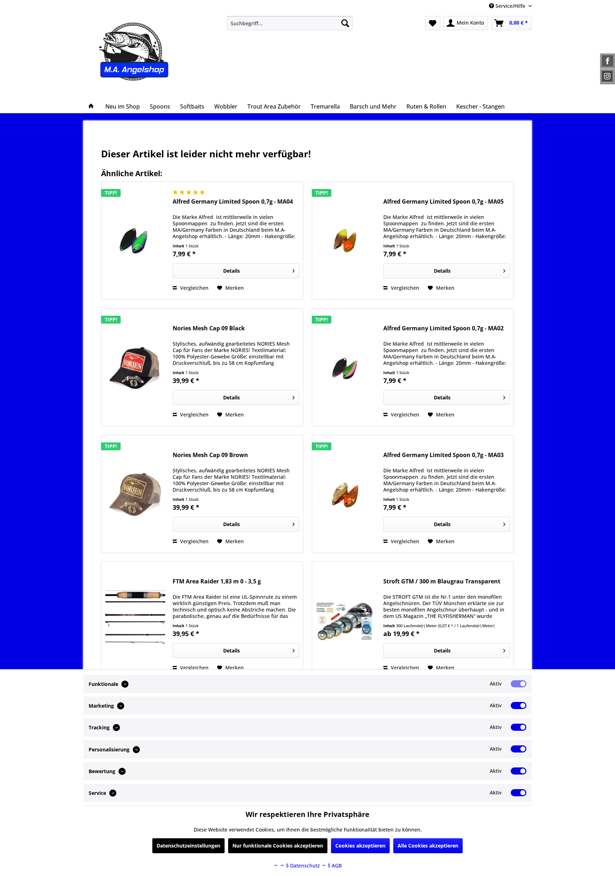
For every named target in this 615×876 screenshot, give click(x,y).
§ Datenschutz (302, 865)
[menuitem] (290, 23)
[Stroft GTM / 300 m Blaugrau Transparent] (346, 620)
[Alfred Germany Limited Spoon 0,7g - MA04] (135, 240)
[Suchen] (345, 23)
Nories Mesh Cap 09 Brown (210, 455)
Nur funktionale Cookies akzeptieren (277, 845)
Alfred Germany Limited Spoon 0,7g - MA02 (443, 328)
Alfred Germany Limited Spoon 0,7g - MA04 (233, 201)
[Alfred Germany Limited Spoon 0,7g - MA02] (346, 367)
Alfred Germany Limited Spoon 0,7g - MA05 (443, 201)
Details (231, 270)
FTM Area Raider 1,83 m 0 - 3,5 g (217, 581)
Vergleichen (194, 287)
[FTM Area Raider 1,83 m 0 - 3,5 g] (135, 620)
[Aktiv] (518, 683)
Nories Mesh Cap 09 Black (209, 328)
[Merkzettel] (432, 23)
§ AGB (334, 865)
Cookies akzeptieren (360, 845)
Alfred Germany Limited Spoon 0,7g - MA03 (443, 455)
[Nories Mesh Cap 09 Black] (135, 367)
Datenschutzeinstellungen (188, 845)
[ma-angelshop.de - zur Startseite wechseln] (147, 51)
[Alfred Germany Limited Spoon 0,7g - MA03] (346, 494)
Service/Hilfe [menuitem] (510, 5)
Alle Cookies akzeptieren (428, 845)
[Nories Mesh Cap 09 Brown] (135, 494)
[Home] (91, 106)
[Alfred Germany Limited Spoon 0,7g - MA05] (346, 240)
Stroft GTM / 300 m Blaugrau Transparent (441, 581)
